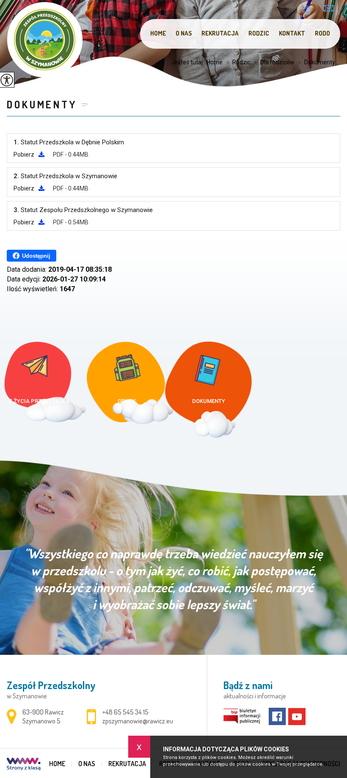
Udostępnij (36, 256)
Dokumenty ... (319, 62)
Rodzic (258, 33)
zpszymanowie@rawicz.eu (328, 9)
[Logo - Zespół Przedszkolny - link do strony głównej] (45, 39)
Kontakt (292, 33)
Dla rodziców (274, 62)
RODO (322, 33)
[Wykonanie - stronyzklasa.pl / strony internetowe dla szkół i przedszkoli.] (24, 765)
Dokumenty (42, 104)
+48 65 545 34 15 (309, 10)
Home (158, 33)
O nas (184, 33)
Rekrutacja (220, 33)
